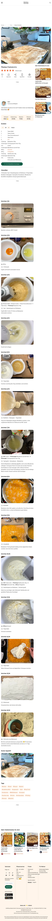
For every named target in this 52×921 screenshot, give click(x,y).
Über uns (18, 872)
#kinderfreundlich (6, 789)
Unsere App (19, 877)
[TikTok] (13, 873)
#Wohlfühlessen (14, 792)
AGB (29, 871)
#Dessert (15, 786)
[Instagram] (9, 873)
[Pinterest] (9, 875)
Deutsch (30, 882)
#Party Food (27, 789)
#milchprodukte (20, 795)
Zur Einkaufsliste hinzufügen (13, 164)
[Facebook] (6, 873)
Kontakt (29, 875)
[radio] (2, 70)
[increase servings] (8, 128)
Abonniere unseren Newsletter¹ (9, 879)
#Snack (9, 786)
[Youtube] (6, 875)
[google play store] (9, 898)
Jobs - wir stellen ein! (20, 870)
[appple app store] (9, 895)
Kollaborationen (20, 875)
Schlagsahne (11, 151)
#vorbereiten (5, 792)
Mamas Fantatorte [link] (17, 25)
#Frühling (27, 795)
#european (21, 792)
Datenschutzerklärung (33, 872)
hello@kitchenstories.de (26, 910)
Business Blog (42, 871)
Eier (8, 139)
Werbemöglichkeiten (44, 869)
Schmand (10, 149)
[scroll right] (51, 839)
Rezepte (2, 25)
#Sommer (4, 798)
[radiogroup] (8, 70)
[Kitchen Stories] (26, 3)
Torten (11, 25)
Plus (18, 878)
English (34, 882)
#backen (21, 786)
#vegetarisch (15, 789)
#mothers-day (5, 795)
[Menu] (2, 3)
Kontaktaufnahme (43, 872)
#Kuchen (4, 786)
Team (17, 874)
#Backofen (10, 798)
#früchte (12, 795)
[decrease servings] (2, 128)
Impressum (30, 869)
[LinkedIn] (13, 875)
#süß (21, 789)
